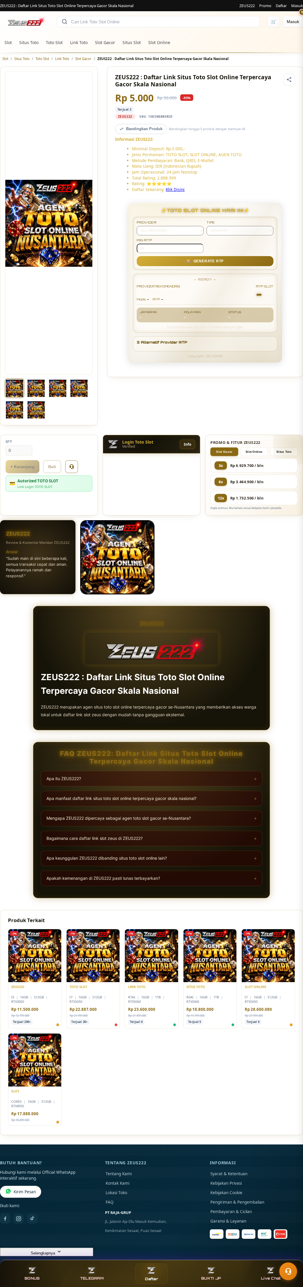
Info (187, 444)
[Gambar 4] (79, 388)
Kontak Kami (117, 1183)
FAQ (110, 1202)
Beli (52, 466)
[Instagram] (19, 1219)
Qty (9, 442)
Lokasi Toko (116, 1192)
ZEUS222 (247, 5)
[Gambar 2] (36, 388)
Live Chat (271, 1278)
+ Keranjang (22, 466)
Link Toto (79, 42)
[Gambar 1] (14, 388)
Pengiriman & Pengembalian (237, 1202)
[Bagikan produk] (289, 79)
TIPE (211, 222)
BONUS (32, 1278)
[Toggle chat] (288, 1271)
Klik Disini (175, 189)
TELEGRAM (92, 1278)
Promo (265, 5)
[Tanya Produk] (71, 466)
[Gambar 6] (36, 409)
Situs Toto (28, 42)
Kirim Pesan (25, 1191)
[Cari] (64, 22)
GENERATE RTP (205, 261)
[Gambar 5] (14, 409)
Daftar (281, 5)
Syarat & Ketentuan (228, 1173)
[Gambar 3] (57, 388)
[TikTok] (32, 1219)
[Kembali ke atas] (289, 1256)
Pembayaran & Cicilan (231, 1211)
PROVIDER (146, 222)
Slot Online (159, 42)
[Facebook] (5, 1219)
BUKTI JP (211, 1278)
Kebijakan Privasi (226, 1183)
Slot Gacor (105, 42)
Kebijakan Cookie (226, 1192)
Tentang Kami (119, 1173)
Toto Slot (54, 42)
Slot (8, 42)
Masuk (297, 5)
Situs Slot (132, 42)
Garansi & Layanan (228, 1221)
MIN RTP (144, 240)
